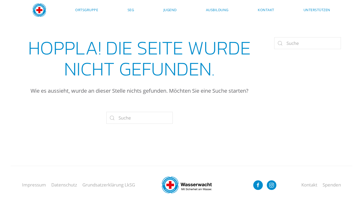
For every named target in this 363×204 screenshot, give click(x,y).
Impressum (34, 185)
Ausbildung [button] (217, 9)
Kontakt (266, 9)
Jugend (170, 9)
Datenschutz (64, 185)
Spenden (332, 185)
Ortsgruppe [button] (86, 9)
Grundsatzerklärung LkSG (108, 185)
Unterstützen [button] (316, 9)
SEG (131, 9)
